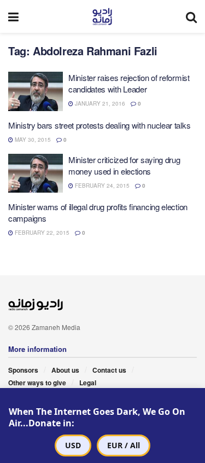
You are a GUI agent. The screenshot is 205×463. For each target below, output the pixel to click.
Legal (87, 382)
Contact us (109, 370)
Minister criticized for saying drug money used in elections (124, 165)
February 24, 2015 (101, 185)
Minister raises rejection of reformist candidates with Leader (129, 83)
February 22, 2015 (41, 232)
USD (73, 445)
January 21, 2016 (99, 103)
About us (65, 370)
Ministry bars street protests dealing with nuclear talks (99, 125)
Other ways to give (37, 382)
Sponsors (23, 370)
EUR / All (123, 445)
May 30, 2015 (32, 139)
